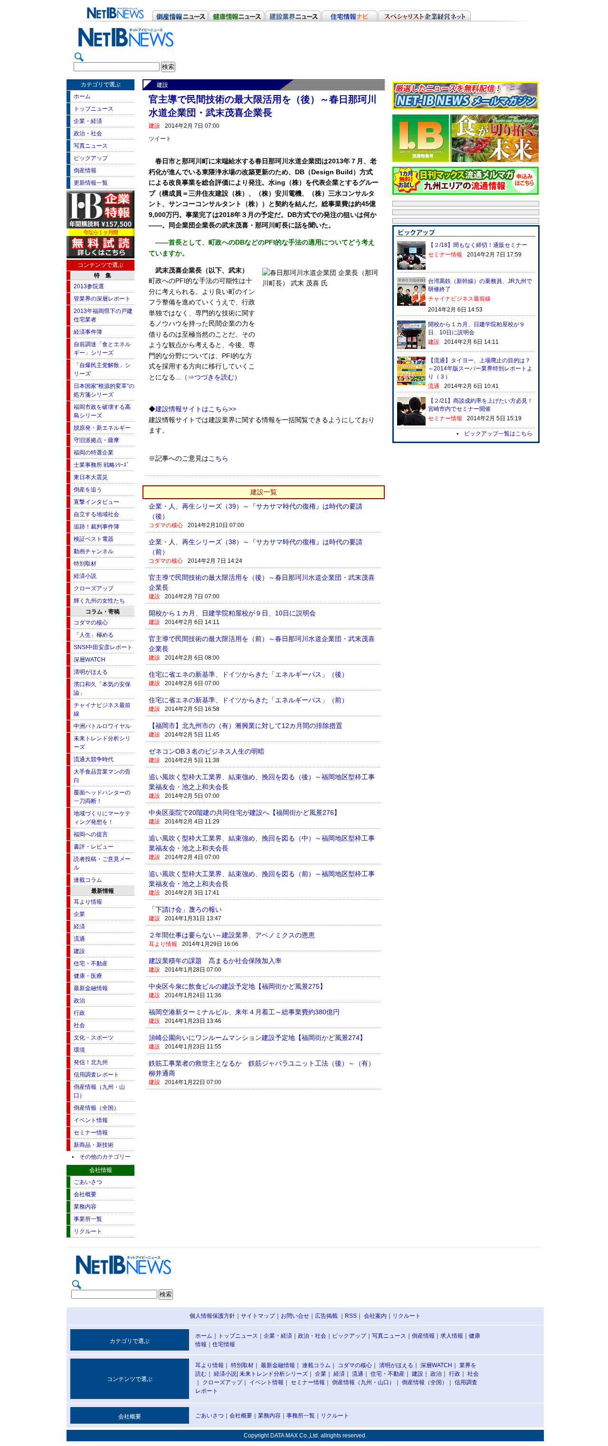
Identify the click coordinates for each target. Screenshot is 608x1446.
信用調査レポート (96, 1074)
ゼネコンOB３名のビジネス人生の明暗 (207, 751)
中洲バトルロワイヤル (102, 726)
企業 (79, 914)
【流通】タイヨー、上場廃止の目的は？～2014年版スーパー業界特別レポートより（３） (480, 368)
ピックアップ (91, 158)
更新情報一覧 (91, 183)
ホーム (82, 96)
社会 (79, 1025)
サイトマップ (258, 1316)
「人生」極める (94, 635)
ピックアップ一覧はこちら (498, 433)
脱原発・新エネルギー (102, 428)
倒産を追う (88, 489)
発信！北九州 (91, 1062)
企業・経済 (88, 121)
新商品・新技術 (94, 1145)
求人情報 (451, 1336)
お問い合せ (295, 1316)
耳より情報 (88, 901)
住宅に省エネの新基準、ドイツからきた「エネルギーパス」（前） (248, 700)
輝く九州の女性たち (99, 600)
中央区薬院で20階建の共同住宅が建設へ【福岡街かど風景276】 (245, 812)
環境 (79, 1050)
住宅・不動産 (91, 963)
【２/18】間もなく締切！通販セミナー (477, 245)
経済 (79, 926)
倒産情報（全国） (96, 1108)
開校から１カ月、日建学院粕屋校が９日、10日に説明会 (232, 613)
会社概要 (85, 1194)
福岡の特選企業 (94, 452)
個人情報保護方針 (212, 1316)
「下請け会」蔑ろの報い (185, 909)
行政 (79, 1013)
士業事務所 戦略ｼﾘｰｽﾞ (101, 465)
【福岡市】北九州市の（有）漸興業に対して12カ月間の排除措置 (245, 725)
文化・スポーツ (94, 1037)
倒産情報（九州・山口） (363, 1382)
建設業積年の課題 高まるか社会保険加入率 (218, 960)
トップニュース (94, 108)
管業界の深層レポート (102, 298)
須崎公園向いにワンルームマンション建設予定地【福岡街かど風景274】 (257, 1037)
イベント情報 (91, 1120)
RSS (351, 1316)
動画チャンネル (94, 551)
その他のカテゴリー (105, 1156)
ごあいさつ (88, 1182)
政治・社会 (88, 133)
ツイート (160, 138)
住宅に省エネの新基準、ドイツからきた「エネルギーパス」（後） (248, 674)
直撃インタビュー (96, 502)
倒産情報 (85, 170)
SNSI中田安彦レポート (103, 647)
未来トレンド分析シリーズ (273, 1373)
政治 (79, 1000)
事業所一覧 (88, 1219)
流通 (79, 939)
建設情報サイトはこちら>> (195, 409)
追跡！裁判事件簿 (96, 526)
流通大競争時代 (94, 759)
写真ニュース (91, 145)
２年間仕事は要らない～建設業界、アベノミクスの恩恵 (232, 935)
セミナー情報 (91, 1132)
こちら (218, 458)
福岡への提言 (91, 834)
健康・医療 (88, 976)
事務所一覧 (300, 1415)
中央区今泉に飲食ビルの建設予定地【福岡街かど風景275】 (237, 986)
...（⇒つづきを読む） (208, 377)
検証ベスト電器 (94, 539)
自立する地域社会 (96, 514)
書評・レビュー (94, 846)
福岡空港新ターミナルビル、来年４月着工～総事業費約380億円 (244, 1012)
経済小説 (85, 576)
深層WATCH (89, 659)
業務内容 (85, 1206)
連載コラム (88, 880)
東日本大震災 (91, 477)
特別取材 (85, 563)
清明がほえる (91, 672)
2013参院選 (89, 286)
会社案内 (375, 1316)
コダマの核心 (91, 622)
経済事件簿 (88, 332)
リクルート (88, 1231)
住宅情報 (223, 1344)
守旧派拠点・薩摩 (96, 440)
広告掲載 (326, 1316)
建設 (79, 951)
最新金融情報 (91, 988)
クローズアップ (94, 588)
